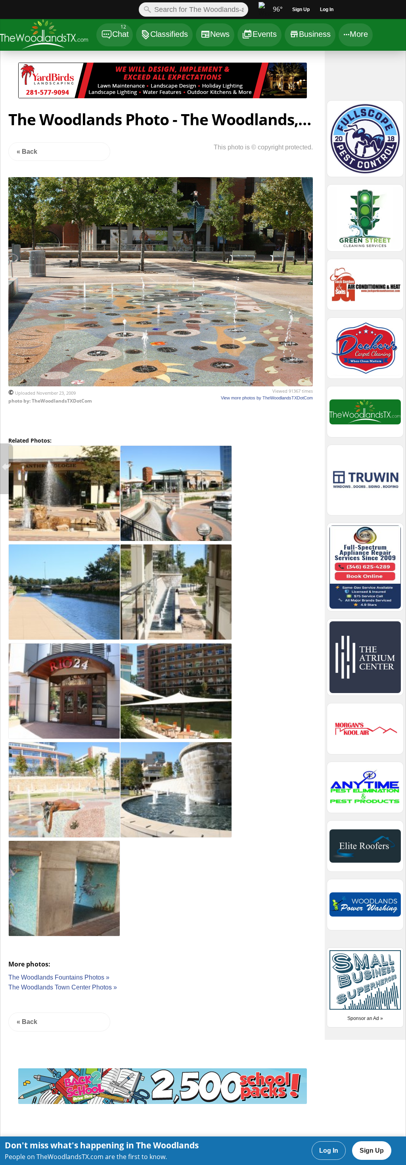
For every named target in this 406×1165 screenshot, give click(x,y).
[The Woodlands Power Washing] (365, 908)
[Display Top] (162, 60)
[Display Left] (9, 82)
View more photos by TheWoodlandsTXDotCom (267, 397)
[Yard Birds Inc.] (162, 96)
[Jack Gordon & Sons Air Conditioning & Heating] (365, 288)
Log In (328, 1150)
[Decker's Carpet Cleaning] (365, 351)
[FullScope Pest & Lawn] (365, 142)
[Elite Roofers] (365, 849)
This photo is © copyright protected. (263, 147)
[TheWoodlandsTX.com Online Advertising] (365, 415)
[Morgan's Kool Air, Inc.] (365, 732)
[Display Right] (316, 82)
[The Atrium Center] (162, 1101)
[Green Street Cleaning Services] (365, 221)
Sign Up (372, 1150)
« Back (27, 151)
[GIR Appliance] (365, 571)
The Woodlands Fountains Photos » (58, 977)
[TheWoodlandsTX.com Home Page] (48, 36)
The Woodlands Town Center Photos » (62, 987)
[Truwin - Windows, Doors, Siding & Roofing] (365, 484)
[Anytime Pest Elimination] (365, 791)
